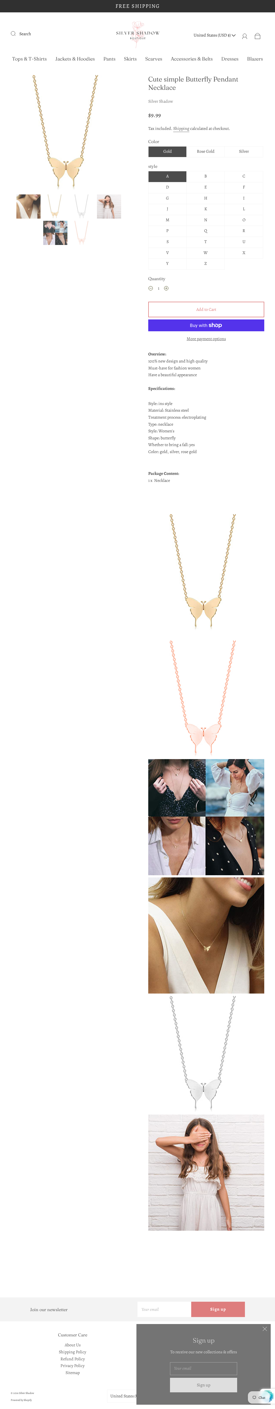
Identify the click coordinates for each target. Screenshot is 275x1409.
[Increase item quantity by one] (166, 289)
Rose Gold (206, 151)
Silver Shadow (160, 101)
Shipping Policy (72, 1352)
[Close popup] (265, 1330)
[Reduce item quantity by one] (151, 289)
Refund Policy (72, 1359)
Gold (167, 151)
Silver (244, 151)
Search (25, 34)
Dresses (229, 59)
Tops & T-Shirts (29, 59)
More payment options (206, 339)
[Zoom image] (68, 133)
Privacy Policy (72, 1366)
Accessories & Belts (192, 59)
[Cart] (257, 35)
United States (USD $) (212, 35)
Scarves (153, 59)
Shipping (181, 128)
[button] (22, 133)
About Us (73, 1345)
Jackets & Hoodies (75, 59)
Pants (109, 59)
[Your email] (164, 1309)
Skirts (130, 59)
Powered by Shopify (21, 1400)
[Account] (244, 35)
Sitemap (73, 1373)
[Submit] (17, 33)
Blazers (255, 59)
